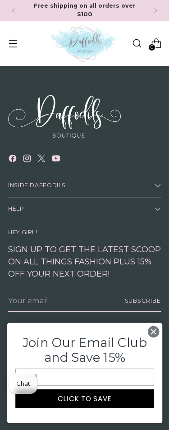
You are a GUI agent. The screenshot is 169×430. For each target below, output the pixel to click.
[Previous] (13, 10)
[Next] (155, 10)
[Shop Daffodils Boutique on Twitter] (42, 160)
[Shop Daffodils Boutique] (84, 43)
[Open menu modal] (13, 43)
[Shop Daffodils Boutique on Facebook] (13, 160)
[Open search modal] (137, 43)
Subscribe (143, 300)
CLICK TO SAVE (84, 398)
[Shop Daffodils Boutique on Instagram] (28, 160)
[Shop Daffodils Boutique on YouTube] (56, 160)
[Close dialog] (153, 332)
